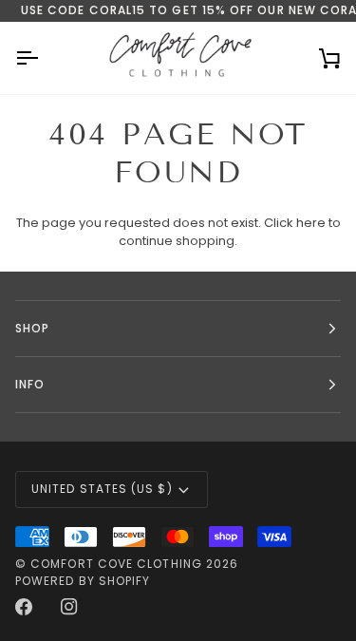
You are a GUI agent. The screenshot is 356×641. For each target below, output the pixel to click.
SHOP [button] (32, 328)
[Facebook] (23, 606)
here (311, 223)
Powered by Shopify (82, 581)
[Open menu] (43, 58)
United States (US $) (102, 489)
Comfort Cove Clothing (116, 564)
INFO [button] (30, 384)
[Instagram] (69, 606)
